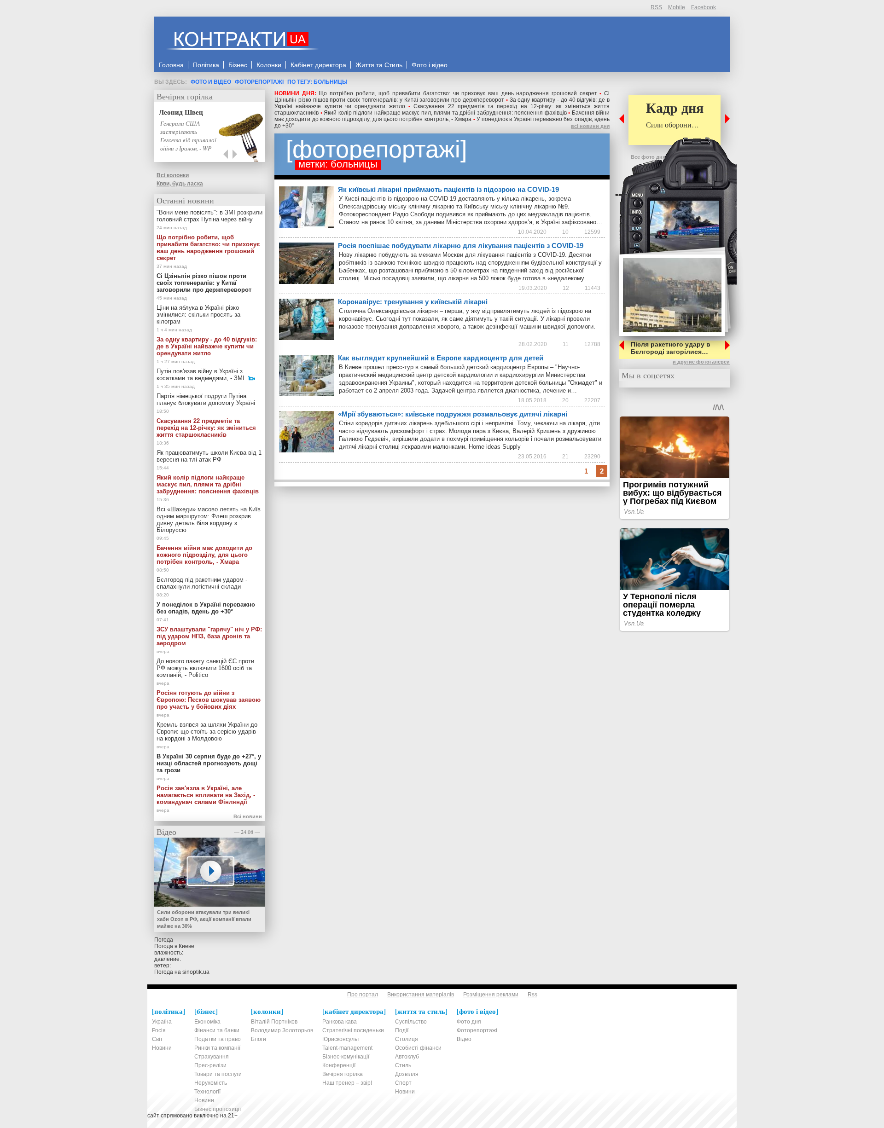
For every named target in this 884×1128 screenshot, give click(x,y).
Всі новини (247, 816)
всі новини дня (590, 126)
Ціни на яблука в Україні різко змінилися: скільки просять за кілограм (198, 314)
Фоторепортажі (259, 82)
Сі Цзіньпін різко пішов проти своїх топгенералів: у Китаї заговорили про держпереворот (442, 96)
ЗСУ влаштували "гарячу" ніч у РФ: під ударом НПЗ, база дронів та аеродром (209, 636)
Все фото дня (648, 157)
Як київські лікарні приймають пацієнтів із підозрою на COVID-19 (448, 189)
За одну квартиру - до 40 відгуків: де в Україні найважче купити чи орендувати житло (207, 346)
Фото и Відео (211, 82)
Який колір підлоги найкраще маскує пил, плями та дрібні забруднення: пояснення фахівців (445, 113)
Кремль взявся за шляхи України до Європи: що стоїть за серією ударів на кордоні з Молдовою (207, 731)
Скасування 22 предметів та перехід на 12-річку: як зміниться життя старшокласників (206, 427)
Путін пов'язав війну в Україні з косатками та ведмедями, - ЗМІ (200, 375)
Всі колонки (173, 175)
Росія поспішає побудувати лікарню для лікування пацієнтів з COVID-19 (460, 245)
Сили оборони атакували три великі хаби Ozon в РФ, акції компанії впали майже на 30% (204, 919)
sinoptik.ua (195, 972)
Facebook (703, 7)
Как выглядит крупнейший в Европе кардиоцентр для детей (440, 358)
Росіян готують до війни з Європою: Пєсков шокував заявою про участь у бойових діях (209, 699)
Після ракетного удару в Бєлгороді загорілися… (670, 348)
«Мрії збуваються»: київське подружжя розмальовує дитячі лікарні (452, 414)
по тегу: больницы (317, 82)
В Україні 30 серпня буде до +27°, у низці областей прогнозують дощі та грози (209, 763)
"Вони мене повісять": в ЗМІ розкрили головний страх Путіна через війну (209, 216)
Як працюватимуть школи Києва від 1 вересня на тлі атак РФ (209, 456)
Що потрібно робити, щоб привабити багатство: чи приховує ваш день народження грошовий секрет (458, 93)
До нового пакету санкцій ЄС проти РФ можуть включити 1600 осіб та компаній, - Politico (205, 668)
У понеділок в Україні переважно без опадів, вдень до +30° (206, 608)
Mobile (676, 7)
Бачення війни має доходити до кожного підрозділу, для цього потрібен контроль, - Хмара (442, 116)
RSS (656, 7)
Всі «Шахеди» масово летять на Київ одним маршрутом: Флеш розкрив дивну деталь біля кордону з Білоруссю (209, 519)
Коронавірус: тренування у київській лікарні (413, 302)
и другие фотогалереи (701, 361)
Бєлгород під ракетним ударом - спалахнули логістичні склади (202, 583)
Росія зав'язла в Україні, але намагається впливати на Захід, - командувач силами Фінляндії (206, 795)
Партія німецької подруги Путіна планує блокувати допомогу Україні (206, 399)
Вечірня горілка (185, 96)
